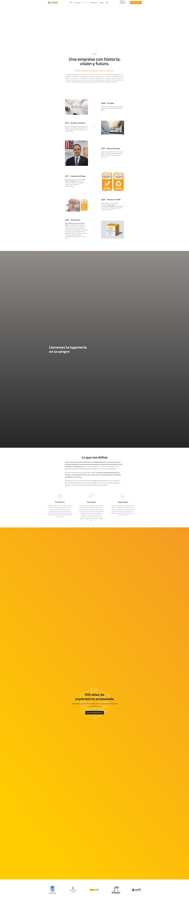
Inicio (71, 2)
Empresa (85, 2)
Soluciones (78, 2)
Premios (101, 2)
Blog (107, 2)
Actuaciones (93, 2)
